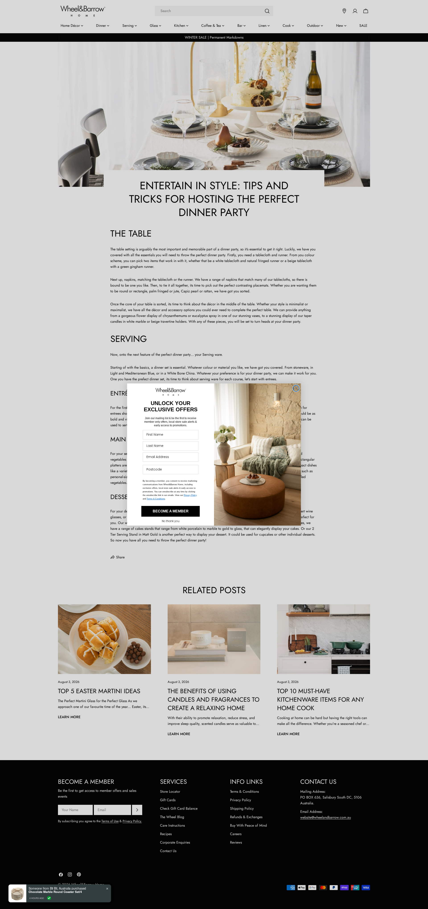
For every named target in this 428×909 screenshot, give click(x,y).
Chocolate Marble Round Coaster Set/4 (55, 892)
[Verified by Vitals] (49, 898)
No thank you (170, 521)
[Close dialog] (296, 388)
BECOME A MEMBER (171, 511)
